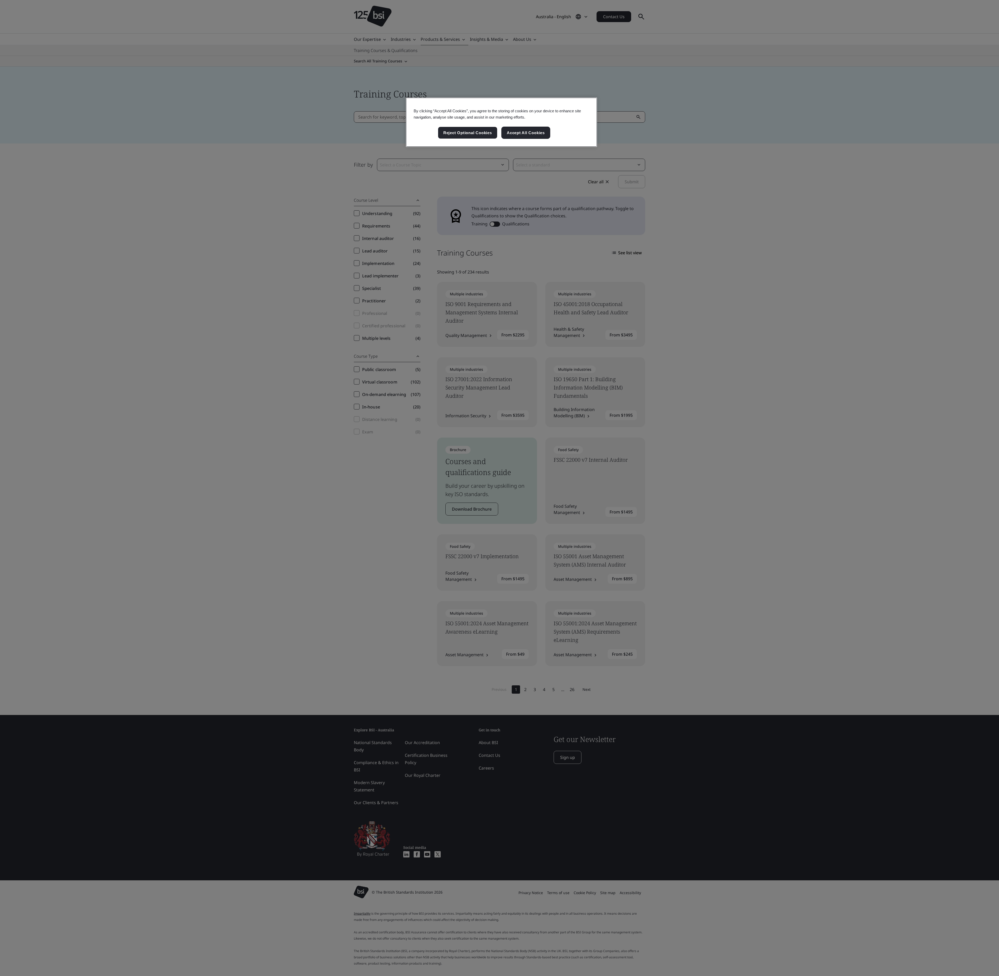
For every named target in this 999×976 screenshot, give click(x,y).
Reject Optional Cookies (467, 133)
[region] (501, 122)
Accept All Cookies (526, 133)
